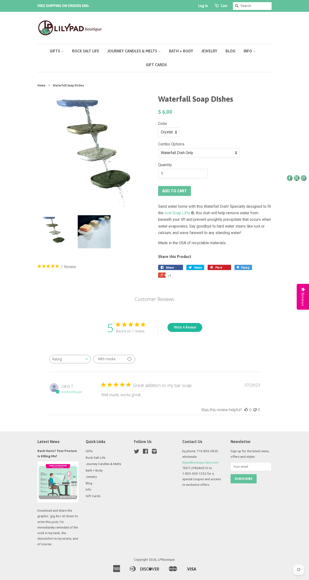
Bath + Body (181, 51)
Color (162, 123)
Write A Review (185, 327)
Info (248, 51)
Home (41, 85)
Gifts (55, 51)
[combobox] (70, 359)
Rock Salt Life (85, 51)
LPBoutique (166, 559)
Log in (203, 6)
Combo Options (171, 144)
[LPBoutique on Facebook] (145, 452)
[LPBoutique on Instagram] (154, 452)
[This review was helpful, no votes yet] (246, 409)
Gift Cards (156, 65)
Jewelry (209, 51)
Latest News (48, 441)
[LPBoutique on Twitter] (136, 452)
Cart (224, 6)
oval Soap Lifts (177, 213)
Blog (230, 51)
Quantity (165, 165)
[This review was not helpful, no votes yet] (255, 409)
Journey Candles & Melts (132, 51)
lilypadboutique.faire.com (200, 462)
